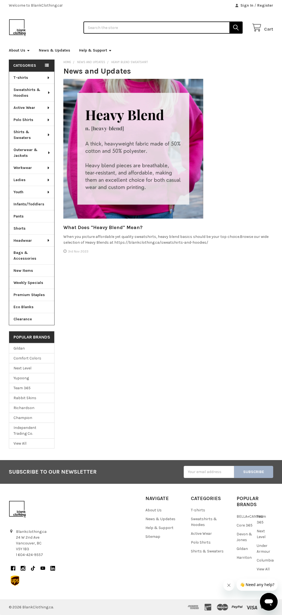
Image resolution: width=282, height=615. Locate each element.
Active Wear (24, 107)
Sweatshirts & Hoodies (26, 92)
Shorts (19, 228)
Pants (18, 216)
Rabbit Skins (24, 398)
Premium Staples (29, 294)
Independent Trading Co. (24, 430)
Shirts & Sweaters (22, 135)
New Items (23, 270)
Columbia (265, 560)
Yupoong (21, 378)
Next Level (22, 368)
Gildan (19, 348)
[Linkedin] (52, 568)
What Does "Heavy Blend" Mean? (103, 227)
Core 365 (245, 525)
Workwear (22, 167)
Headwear (22, 240)
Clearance (22, 319)
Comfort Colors (27, 358)
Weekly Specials (28, 282)
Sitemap (152, 536)
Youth (18, 192)
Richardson (23, 407)
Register (265, 5)
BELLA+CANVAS (250, 516)
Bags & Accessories (24, 255)
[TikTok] (33, 568)
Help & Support (93, 50)
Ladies (19, 180)
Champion (22, 417)
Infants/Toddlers (28, 204)
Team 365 (22, 388)
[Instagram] (23, 568)
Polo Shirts (23, 119)
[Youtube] (43, 568)
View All (19, 443)
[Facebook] (13, 568)
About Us (17, 50)
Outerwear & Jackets (25, 152)
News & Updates (54, 50)
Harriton (244, 557)
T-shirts (20, 77)
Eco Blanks (23, 307)
